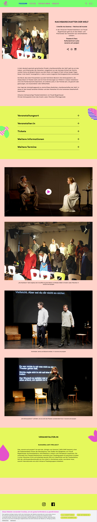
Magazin (55, 3)
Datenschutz (5, 520)
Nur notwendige (84, 515)
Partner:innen (44, 3)
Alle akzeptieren (67, 515)
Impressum (13, 520)
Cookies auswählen (68, 517)
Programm (23, 3)
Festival (32, 3)
